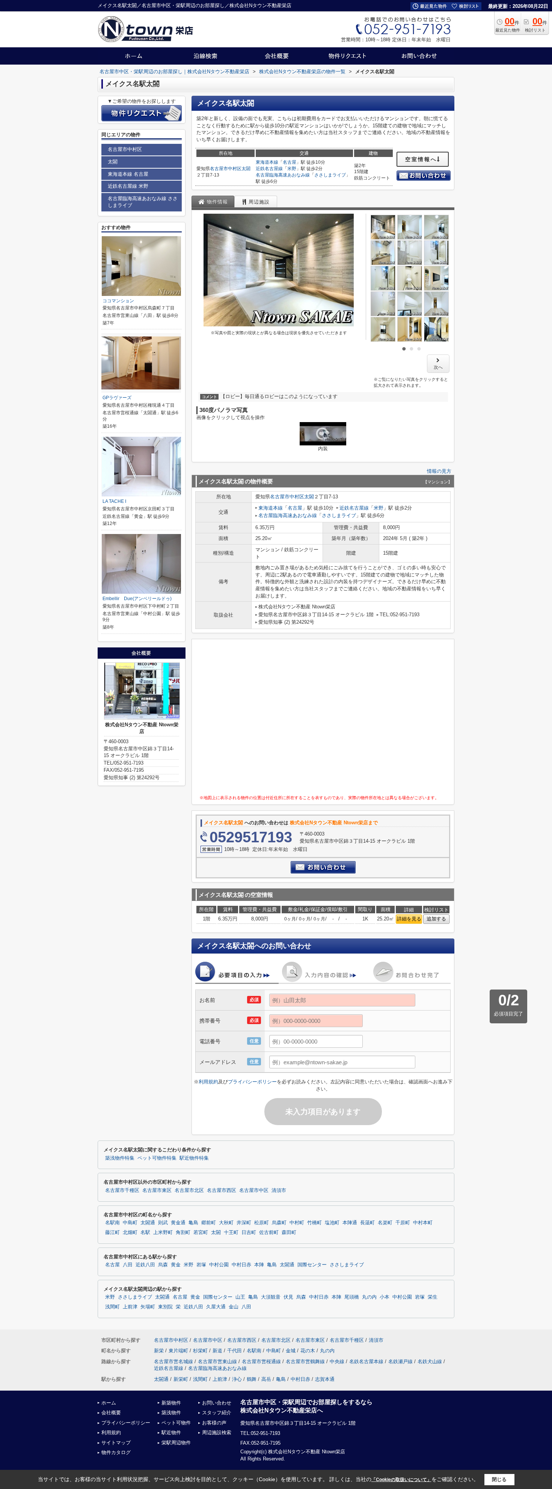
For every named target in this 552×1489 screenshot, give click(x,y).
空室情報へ (421, 159)
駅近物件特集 (194, 1158)
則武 (163, 1222)
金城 (291, 1350)
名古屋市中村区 (225, 168)
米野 (291, 168)
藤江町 (112, 1232)
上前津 (130, 1306)
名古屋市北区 (189, 1190)
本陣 (259, 1264)
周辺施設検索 (216, 1432)
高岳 (266, 1379)
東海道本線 (267, 162)
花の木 (307, 1350)
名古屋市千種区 (122, 1190)
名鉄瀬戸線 (400, 1361)
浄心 (237, 1379)
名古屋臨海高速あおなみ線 (283, 175)
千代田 (234, 1350)
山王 (240, 1297)
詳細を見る (409, 919)
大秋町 (226, 1222)
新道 (217, 1350)
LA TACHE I (114, 501)
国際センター (312, 1264)
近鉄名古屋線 (269, 168)
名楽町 (385, 1222)
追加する (436, 919)
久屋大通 (216, 1306)
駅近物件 (171, 1432)
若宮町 (200, 1232)
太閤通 (147, 1222)
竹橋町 (314, 1222)
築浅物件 (171, 1412)
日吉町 (248, 1232)
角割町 (183, 1232)
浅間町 (112, 1306)
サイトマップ (116, 1442)
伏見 (288, 1297)
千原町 (402, 1222)
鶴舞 (251, 1379)
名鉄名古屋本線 (366, 1361)
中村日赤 (241, 1264)
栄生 (432, 1297)
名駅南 (112, 1222)
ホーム (108, 1403)
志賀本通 (325, 1379)
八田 (128, 1264)
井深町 (244, 1222)
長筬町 (367, 1222)
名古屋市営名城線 (173, 1361)
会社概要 (111, 1412)
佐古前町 (269, 1232)
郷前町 (208, 1222)
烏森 (163, 1264)
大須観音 (271, 1297)
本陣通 (349, 1222)
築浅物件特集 (119, 1158)
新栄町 (180, 1379)
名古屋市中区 (253, 1190)
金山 (233, 1306)
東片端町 (178, 1350)
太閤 (245, 168)
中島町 (130, 1222)
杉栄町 (200, 1350)
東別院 (165, 1306)
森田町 (289, 1232)
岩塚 (201, 1264)
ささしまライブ (330, 175)
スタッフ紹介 (216, 1412)
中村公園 (219, 1264)
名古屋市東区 (157, 1190)
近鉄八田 (145, 1264)
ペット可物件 (176, 1423)
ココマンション (118, 300)
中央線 (337, 1361)
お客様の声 (214, 1423)
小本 (384, 1297)
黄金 (176, 1264)
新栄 (159, 1350)
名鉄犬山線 (430, 1361)
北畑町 (130, 1232)
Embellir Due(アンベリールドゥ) (137, 598)
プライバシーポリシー (252, 1082)
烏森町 (279, 1222)
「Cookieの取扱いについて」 (401, 1479)
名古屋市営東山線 (217, 1361)
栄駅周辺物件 (176, 1442)
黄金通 (178, 1222)
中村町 (297, 1222)
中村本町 (423, 1222)
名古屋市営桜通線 (261, 1361)
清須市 (278, 1190)
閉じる (499, 1479)
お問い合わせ (216, 1403)
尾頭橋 (351, 1297)
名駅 (145, 1232)
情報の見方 (439, 471)
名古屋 (289, 162)
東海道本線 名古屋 (128, 174)
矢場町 (147, 1306)
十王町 (231, 1232)
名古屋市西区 (221, 1190)
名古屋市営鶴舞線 (305, 1361)
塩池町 (332, 1222)
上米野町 (163, 1232)
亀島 (193, 1222)
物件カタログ (116, 1452)
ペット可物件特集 (156, 1158)
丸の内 (369, 1297)
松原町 (261, 1222)
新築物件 (171, 1403)
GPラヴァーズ (117, 397)
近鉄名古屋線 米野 (128, 186)
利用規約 (208, 1082)
